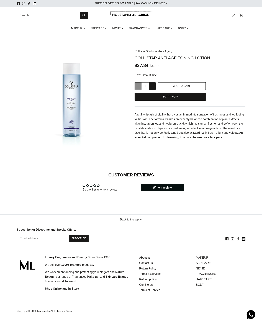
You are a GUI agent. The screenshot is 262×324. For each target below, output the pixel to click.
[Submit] (84, 15)
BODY (200, 284)
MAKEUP (202, 257)
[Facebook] (18, 3)
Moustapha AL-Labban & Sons (54, 311)
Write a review (162, 187)
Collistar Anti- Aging (159, 51)
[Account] (234, 15)
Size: (138, 75)
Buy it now (170, 96)
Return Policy (147, 268)
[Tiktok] (28, 3)
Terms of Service (149, 290)
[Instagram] (23, 3)
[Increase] (152, 86)
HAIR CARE (204, 279)
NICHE (200, 268)
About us (144, 257)
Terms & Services (150, 273)
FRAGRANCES (206, 273)
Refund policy (148, 279)
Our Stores (146, 284)
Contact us (146, 262)
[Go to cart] (241, 15)
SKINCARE (203, 262)
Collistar (140, 51)
